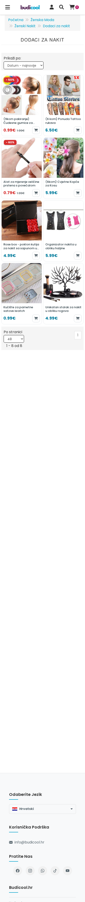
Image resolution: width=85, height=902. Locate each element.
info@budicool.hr (29, 842)
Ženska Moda (42, 19)
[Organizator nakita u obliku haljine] (64, 231)
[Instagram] (30, 870)
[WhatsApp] (42, 870)
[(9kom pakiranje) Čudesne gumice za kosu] (22, 105)
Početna (15, 19)
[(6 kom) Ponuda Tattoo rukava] (64, 105)
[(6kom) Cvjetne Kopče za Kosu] (64, 168)
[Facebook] (17, 870)
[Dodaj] (36, 130)
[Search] (61, 7)
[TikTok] (55, 870)
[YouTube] (67, 870)
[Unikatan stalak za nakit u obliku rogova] (64, 293)
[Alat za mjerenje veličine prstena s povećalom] (22, 168)
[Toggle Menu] (7, 7)
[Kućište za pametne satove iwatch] (22, 293)
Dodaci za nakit (56, 26)
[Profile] (51, 7)
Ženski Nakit (25, 26)
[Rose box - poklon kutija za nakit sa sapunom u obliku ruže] (22, 231)
